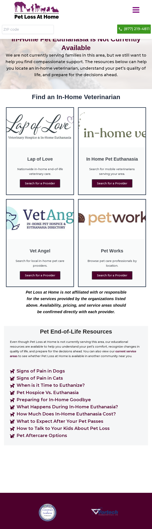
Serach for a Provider (40, 183)
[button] (134, 29)
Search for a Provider (112, 183)
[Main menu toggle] (136, 10)
